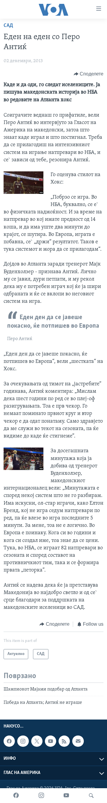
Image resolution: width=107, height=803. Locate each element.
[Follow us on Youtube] (50, 741)
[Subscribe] (78, 741)
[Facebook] (16, 795)
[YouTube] (66, 795)
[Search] (91, 795)
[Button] (89, 74)
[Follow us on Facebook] (9, 741)
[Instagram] (41, 795)
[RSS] (64, 741)
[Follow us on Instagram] (23, 741)
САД (8, 25)
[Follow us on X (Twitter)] (37, 741)
